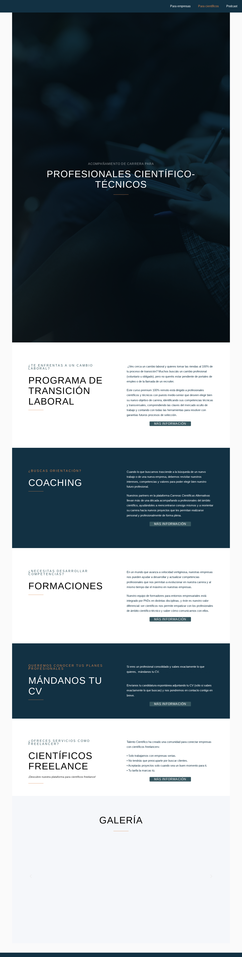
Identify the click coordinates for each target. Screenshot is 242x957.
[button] (181, 6)
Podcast (231, 6)
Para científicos (208, 6)
